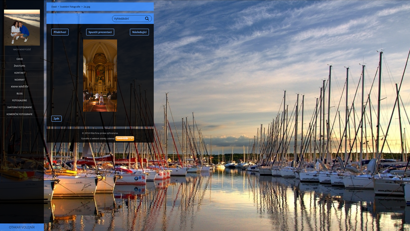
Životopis (19, 65)
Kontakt (19, 72)
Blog (20, 93)
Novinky (20, 79)
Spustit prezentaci (100, 32)
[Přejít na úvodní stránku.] (22, 23)
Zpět (56, 118)
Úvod (19, 58)
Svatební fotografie (19, 107)
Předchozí (60, 32)
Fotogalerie (19, 100)
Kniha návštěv (19, 86)
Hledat (147, 18)
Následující (139, 32)
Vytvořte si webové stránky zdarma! (98, 138)
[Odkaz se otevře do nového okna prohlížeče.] (100, 75)
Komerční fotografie (20, 114)
